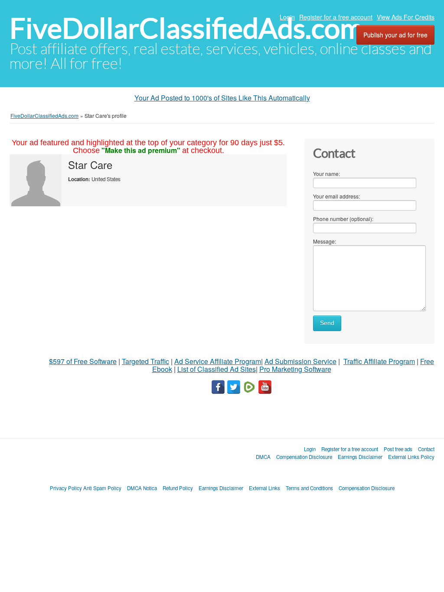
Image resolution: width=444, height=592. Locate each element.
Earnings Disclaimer (360, 456)
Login (287, 17)
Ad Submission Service (300, 361)
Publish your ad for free (395, 34)
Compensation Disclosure (304, 456)
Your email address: (336, 196)
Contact (426, 449)
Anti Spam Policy (102, 488)
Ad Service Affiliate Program (217, 361)
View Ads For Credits (405, 17)
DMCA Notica (142, 488)
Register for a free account (335, 17)
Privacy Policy (66, 488)
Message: (324, 241)
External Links (264, 488)
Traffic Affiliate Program (379, 361)
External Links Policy (411, 456)
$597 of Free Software (83, 361)
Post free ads (398, 449)
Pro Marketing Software (295, 369)
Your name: (326, 173)
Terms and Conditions (309, 488)
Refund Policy (178, 488)
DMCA (263, 456)
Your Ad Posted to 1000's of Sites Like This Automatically (222, 98)
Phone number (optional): (343, 218)
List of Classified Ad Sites (216, 369)
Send (327, 323)
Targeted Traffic (145, 361)
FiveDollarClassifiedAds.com (186, 28)
